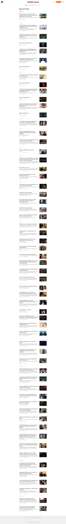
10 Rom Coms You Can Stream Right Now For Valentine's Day (28, 359)
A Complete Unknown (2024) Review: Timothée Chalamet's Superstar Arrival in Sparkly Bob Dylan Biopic (28, 464)
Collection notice (38, 517)
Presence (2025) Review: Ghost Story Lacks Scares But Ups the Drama (28, 387)
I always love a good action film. (24, 396)
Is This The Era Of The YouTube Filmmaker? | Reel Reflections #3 (28, 75)
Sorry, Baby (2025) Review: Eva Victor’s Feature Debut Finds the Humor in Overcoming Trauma (27, 200)
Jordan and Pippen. (22, 241)
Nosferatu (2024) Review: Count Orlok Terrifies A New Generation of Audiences (28, 453)
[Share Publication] (55, 2)
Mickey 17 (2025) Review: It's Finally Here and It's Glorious (28, 332)
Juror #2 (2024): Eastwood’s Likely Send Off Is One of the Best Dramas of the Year (28, 481)
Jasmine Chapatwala (26, 218)
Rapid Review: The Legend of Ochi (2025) (28, 224)
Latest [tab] (21, 11)
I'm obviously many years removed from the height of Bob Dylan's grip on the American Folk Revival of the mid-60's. (28, 467)
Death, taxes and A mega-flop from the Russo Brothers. (27, 318)
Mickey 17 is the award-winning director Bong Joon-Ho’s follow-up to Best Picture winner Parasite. (28, 334)
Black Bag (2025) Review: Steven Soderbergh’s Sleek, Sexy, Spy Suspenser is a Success (28, 301)
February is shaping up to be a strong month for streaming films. (28, 362)
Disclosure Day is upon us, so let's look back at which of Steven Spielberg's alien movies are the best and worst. (28, 53)
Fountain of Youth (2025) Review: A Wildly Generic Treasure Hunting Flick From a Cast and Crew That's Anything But (28, 159)
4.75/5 (20, 98)
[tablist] (21, 11)
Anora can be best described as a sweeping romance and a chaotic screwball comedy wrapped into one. (28, 509)
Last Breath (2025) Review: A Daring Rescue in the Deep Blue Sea (28, 270)
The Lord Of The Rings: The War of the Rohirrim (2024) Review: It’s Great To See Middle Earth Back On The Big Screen (28, 435)
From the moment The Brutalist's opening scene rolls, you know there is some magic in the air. (28, 381)
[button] (26, 5)
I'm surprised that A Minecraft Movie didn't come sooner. (28, 264)
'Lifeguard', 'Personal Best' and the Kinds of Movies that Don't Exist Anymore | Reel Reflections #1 (28, 105)
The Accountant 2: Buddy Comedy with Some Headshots (27, 247)
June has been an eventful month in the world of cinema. (28, 38)
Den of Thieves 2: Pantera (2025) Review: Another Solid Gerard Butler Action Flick (28, 395)
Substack (28, 522)
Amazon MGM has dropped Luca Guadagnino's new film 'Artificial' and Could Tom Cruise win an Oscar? (28, 29)
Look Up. (20, 151)
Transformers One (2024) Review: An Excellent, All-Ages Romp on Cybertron (27, 499)
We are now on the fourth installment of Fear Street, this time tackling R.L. (28, 187)
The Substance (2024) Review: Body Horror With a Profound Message (28, 409)
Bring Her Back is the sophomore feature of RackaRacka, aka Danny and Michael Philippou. (28, 177)
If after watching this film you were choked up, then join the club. (28, 18)
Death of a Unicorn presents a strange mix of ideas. (27, 217)
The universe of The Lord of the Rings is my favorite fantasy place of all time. (28, 438)
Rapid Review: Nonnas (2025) (25, 192)
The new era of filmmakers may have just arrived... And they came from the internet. (28, 78)
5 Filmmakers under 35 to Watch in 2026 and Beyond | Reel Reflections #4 (28, 59)
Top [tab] (23, 11)
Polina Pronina (24, 19)
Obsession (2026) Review (24, 97)
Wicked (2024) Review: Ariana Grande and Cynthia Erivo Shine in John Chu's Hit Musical (28, 426)
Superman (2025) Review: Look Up (26, 149)
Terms (35, 517)
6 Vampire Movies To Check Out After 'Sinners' (27, 231)
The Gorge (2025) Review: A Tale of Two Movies (27, 342)
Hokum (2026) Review (24, 113)
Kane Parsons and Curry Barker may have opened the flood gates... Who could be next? (28, 61)
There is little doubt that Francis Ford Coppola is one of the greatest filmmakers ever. (28, 475)
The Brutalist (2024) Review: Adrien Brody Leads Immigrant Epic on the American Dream (28, 378)
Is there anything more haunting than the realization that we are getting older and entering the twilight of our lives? (28, 412)
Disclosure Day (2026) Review (25, 42)
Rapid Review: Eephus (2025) (25, 207)
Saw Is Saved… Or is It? (24, 167)
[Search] (53, 2)
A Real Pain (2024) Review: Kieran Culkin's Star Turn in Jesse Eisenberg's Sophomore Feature (28, 445)
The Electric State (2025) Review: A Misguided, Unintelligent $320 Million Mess (28, 316)
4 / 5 (20, 114)
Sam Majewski (25, 273)
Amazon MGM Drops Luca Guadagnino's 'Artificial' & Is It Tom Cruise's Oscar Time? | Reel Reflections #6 (28, 26)
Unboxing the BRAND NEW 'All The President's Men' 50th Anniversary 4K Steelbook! (27, 132)
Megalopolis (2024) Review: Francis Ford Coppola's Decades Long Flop (28, 473)
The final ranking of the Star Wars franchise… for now (27, 92)
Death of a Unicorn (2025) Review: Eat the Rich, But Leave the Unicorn (28, 215)
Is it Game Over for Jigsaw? (25, 309)
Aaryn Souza (23, 30)
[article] (33, 17)
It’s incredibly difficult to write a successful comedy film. (28, 203)
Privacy (32, 517)
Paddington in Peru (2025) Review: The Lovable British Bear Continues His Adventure (27, 350)
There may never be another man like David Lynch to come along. (28, 420)
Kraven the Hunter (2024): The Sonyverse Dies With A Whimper (28, 402)
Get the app (37, 519)
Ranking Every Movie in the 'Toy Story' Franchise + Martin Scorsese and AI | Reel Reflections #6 (28, 35)
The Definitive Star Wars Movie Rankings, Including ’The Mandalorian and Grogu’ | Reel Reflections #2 (28, 90)
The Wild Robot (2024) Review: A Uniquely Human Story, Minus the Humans (28, 369)
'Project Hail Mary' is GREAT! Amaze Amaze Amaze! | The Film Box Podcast (28, 140)
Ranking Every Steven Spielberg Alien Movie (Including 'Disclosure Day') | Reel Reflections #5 (28, 50)
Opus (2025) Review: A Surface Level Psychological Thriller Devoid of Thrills (27, 293)
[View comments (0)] (25, 20)
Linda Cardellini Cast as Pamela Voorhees (28, 286)
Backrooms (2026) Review (24, 66)
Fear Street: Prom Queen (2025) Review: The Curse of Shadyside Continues (28, 185)
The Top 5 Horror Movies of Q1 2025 (27, 277)
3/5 (19, 44)
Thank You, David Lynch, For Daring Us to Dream (28, 417)
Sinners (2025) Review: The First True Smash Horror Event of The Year (27, 240)
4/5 (19, 67)
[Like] (20, 20)
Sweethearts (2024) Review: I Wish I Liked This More (28, 489)
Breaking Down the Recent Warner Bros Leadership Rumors (27, 324)
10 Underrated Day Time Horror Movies (27, 254)
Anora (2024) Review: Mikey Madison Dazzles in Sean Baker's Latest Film (27, 507)
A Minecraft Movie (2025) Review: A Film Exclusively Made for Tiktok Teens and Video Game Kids (28, 262)
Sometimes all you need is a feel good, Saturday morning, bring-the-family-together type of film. (28, 194)
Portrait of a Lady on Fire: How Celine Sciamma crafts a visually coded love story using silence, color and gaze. (28, 15)
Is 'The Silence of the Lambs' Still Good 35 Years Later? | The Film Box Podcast (28, 122)
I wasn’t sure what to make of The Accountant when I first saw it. (28, 249)
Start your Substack (31, 519)
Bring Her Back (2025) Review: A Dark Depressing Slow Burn (27, 175)
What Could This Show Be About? (24, 287)
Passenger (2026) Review (24, 82)
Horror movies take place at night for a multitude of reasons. (28, 255)
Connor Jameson (24, 45)
